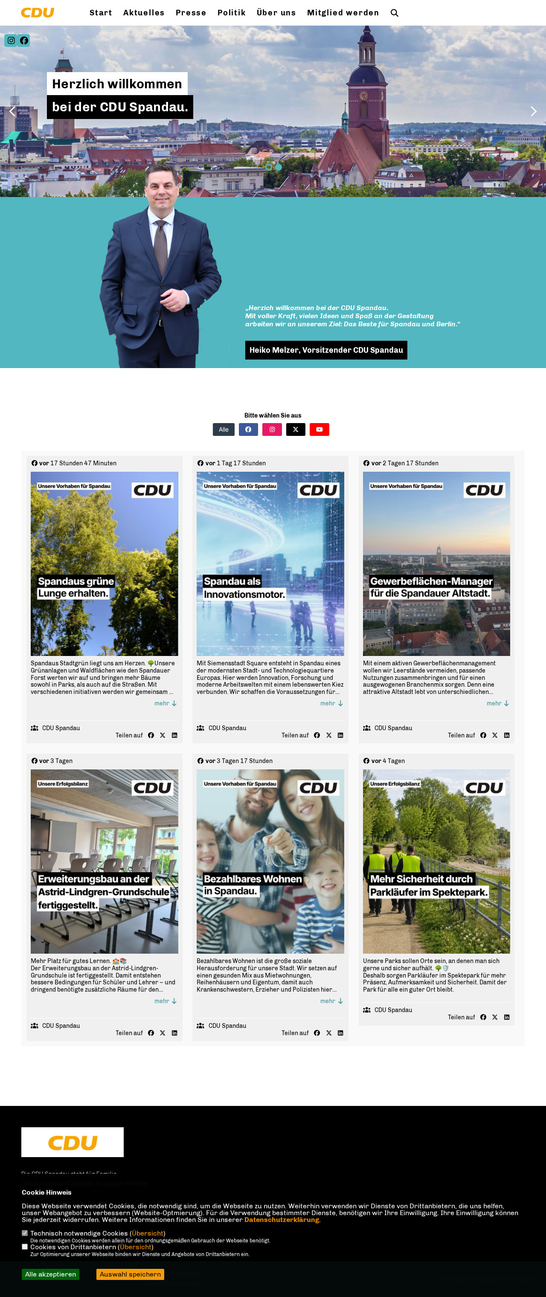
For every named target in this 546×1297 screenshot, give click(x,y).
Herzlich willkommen (117, 84)
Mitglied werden (343, 13)
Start (101, 13)
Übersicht (147, 1233)
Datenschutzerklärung (281, 1220)
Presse (191, 13)
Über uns (276, 13)
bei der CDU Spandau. (120, 107)
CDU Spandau (61, 728)
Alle (224, 429)
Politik (232, 13)
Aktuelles (144, 13)
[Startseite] (72, 1143)
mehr (162, 703)
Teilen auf (129, 735)
